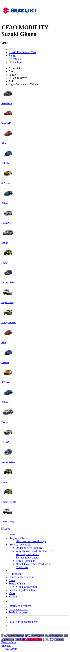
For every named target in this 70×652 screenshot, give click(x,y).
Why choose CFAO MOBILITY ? (35, 551)
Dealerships (15, 62)
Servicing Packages (27, 557)
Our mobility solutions (21, 577)
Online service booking (29, 547)
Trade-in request (18, 612)
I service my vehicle (20, 544)
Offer (12, 49)
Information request (20, 605)
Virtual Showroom (26, 586)
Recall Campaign (25, 560)
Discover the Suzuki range (31, 541)
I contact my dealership (22, 590)
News (12, 580)
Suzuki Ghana (17, 583)
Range (12, 55)
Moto (12, 593)
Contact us (22, 567)
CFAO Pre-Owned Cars (22, 52)
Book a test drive (18, 609)
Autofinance (16, 573)
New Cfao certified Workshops (33, 564)
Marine (13, 596)
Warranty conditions (27, 554)
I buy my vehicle (18, 538)
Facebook (16, 639)
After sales (15, 58)
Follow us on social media (23, 621)
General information (12, 635)
